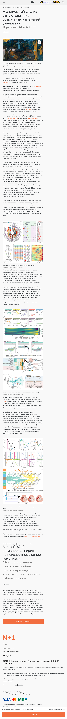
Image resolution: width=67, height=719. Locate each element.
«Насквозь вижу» (36, 532)
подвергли (37, 86)
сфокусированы (33, 118)
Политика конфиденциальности (56, 709)
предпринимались (12, 118)
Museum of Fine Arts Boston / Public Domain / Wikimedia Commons (20, 67)
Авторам (7, 655)
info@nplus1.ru (19, 685)
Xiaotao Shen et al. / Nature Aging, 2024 (13, 267)
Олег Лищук (6, 31)
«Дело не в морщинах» (32, 536)
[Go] (4, 2)
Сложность (8, 648)
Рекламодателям (11, 651)
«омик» (28, 109)
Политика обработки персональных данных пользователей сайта (22, 704)
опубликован (7, 82)
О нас (5, 644)
